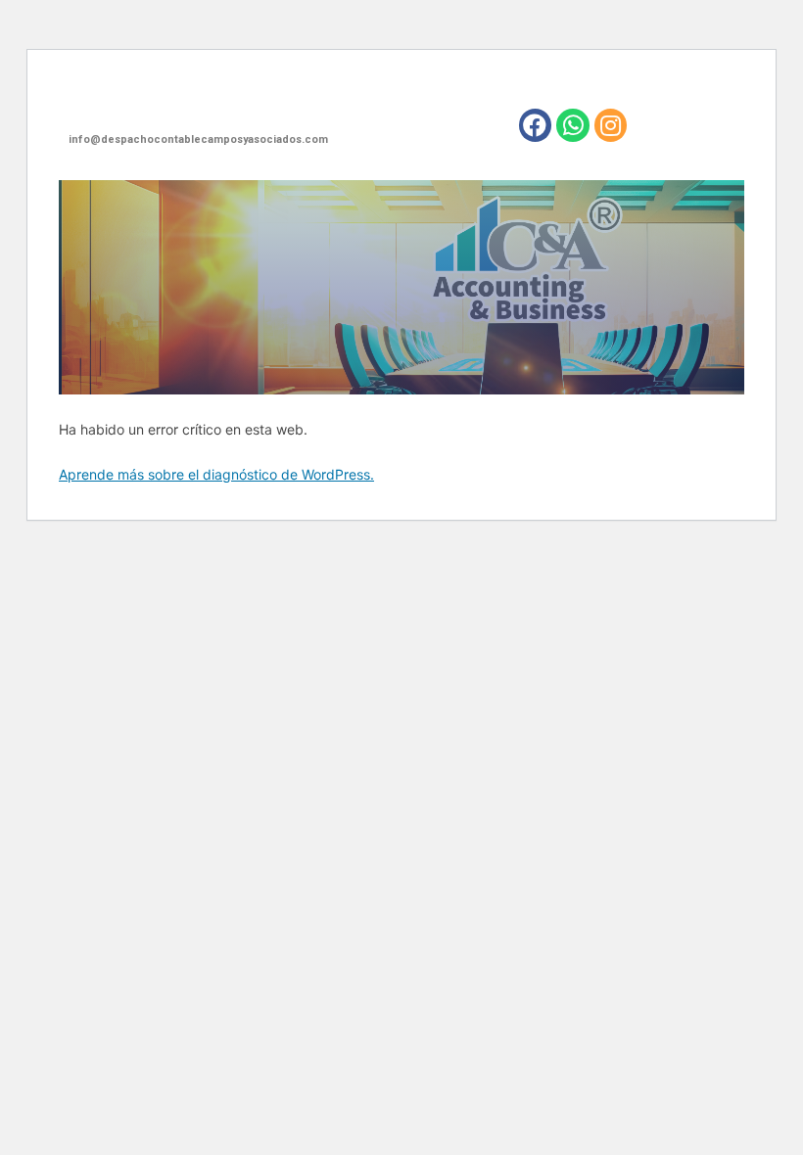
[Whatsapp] (573, 125)
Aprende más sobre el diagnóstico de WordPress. (216, 474)
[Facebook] (535, 125)
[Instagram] (611, 125)
